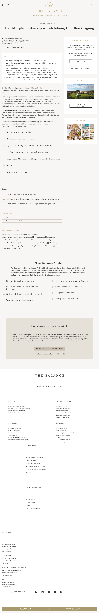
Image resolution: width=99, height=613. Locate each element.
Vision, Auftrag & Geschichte (35, 457)
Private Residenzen (61, 431)
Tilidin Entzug (6, 249)
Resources (49, 23)
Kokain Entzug (53, 243)
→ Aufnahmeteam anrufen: (49, 354)
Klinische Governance (33, 463)
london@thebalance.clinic (9, 573)
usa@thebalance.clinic (8, 584)
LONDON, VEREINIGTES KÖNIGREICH (14, 568)
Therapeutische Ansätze (62, 417)
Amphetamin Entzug (39, 237)
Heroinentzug (34, 243)
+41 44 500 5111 (6, 563)
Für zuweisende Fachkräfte (63, 439)
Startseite (42, 23)
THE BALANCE (19, 38)
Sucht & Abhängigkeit (14, 431)
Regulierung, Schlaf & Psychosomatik (18, 439)
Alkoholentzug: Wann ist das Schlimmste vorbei (25, 234)
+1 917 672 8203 (6, 587)
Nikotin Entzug (6, 246)
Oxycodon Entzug (25, 246)
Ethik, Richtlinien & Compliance (36, 469)
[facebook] (36, 592)
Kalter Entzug (43, 243)
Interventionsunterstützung (63, 435)
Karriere (28, 472)
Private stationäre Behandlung (16, 406)
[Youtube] (55, 592)
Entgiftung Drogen (19, 240)
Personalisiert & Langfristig (63, 408)
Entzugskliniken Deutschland (10, 243)
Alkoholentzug (6, 234)
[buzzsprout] (61, 592)
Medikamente (11, 110)
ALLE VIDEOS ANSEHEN (81, 106)
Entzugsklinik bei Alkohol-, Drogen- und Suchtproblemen (41, 240)
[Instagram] (48, 592)
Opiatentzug (15, 246)
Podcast (28, 505)
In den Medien (30, 499)
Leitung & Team (31, 460)
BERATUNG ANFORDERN (80, 68)
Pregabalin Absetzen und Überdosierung (43, 246)
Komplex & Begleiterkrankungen (17, 437)
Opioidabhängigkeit (12, 88)
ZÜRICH (64, 16)
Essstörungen (12, 433)
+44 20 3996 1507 (7, 575)
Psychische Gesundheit (14, 428)
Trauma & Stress (12, 435)
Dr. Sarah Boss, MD (24, 40)
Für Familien (59, 437)
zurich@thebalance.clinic (9, 561)
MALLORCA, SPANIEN (9, 544)
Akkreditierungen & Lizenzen (35, 466)
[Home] (49, 6)
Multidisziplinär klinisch (62, 411)
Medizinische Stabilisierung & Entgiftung (19, 408)
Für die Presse (30, 502)
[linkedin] (42, 592)
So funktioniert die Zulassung (16, 413)
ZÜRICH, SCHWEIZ (8, 556)
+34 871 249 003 (6, 551)
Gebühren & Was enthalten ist (16, 411)
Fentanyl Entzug (24, 243)
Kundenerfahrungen (61, 442)
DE (92, 5)
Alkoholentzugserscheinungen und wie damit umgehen (17, 237)
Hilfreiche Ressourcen (33, 508)
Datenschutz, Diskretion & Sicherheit (65, 433)
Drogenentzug (51, 237)
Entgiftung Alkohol (7, 240)
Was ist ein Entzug (16, 249)
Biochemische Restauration (63, 415)
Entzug (55, 23)
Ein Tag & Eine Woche (61, 428)
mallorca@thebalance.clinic (10, 549)
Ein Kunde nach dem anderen (63, 406)
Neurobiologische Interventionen (64, 413)
